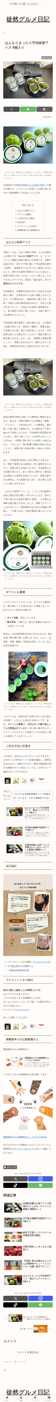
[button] (44, 109)
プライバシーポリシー (23, 1149)
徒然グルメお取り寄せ (34, 185)
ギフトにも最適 (24, 214)
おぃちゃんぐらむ (42, 962)
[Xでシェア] (12, 109)
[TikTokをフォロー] (15, 1185)
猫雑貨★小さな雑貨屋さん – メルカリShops (25, 1137)
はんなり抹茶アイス (26, 210)
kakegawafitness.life (19, 970)
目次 (24, 205)
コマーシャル (11, 1167)
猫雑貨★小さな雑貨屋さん (29, 230)
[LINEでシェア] (28, 109)
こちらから (23, 1010)
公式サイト (19, 756)
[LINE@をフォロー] (40, 1185)
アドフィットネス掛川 (27, 226)
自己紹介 (21, 222)
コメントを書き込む (28, 1352)
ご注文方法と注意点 (26, 218)
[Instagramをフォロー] (40, 1178)
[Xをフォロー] (15, 1178)
